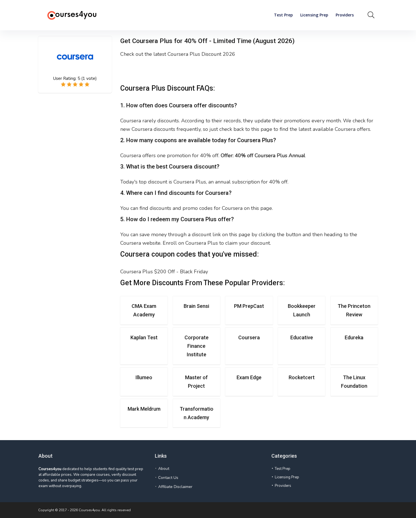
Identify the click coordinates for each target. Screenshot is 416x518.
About (163, 468)
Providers (345, 15)
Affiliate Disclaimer (175, 486)
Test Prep (283, 15)
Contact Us (168, 477)
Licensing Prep (314, 15)
